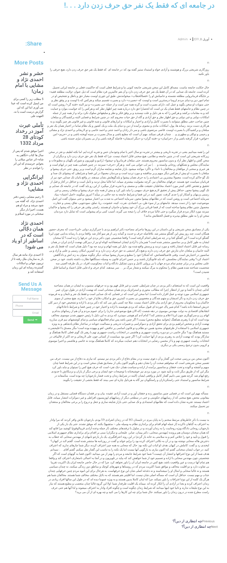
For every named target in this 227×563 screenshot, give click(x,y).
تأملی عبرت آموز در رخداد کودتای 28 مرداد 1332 (29, 134)
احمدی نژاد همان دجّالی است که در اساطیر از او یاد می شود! (27, 235)
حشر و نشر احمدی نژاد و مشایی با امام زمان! (29, 82)
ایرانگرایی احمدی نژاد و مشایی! (30, 183)
